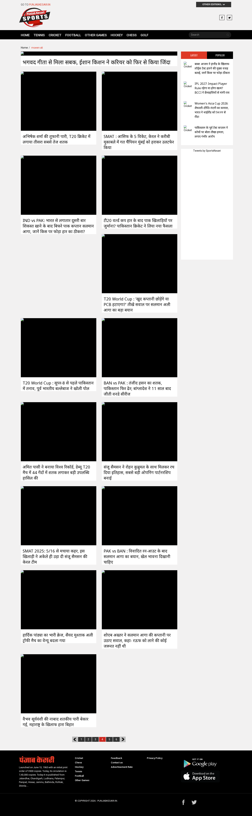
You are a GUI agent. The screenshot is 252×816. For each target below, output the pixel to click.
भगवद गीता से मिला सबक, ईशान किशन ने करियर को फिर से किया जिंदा (96, 62)
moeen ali (37, 47)
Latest (194, 55)
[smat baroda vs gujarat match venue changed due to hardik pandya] (28, 599)
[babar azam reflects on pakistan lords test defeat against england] (188, 65)
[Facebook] (221, 17)
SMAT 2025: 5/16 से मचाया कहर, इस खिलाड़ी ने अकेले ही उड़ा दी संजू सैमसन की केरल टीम (55, 556)
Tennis (39, 35)
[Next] (123, 739)
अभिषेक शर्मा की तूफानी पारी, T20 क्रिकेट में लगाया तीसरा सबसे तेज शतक (56, 139)
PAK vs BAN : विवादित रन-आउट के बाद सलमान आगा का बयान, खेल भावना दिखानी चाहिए (137, 556)
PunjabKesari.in (39, 4)
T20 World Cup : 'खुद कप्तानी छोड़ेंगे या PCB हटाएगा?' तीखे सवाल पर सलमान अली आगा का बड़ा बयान (137, 304)
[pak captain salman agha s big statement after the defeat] (28, 184)
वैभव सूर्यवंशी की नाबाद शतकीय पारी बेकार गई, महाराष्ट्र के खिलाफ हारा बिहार (55, 721)
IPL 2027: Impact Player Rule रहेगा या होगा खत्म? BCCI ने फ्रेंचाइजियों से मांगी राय (212, 88)
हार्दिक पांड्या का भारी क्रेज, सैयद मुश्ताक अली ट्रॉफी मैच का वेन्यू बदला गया (58, 637)
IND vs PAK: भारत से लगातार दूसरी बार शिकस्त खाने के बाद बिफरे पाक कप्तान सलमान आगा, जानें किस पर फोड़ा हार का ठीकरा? (58, 226)
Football (73, 35)
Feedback (116, 758)
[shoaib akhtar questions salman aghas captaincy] (109, 599)
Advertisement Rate (122, 767)
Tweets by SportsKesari (207, 150)
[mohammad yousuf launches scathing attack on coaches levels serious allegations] (188, 128)
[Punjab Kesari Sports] (34, 19)
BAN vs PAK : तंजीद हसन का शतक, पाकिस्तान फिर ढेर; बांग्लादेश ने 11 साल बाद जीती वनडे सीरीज (137, 388)
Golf (144, 35)
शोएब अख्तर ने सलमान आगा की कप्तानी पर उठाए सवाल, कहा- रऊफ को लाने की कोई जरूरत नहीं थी (137, 640)
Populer (220, 55)
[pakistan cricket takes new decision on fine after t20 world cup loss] (109, 184)
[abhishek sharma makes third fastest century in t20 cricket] (28, 100)
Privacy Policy (154, 758)
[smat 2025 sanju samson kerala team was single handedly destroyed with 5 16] (28, 515)
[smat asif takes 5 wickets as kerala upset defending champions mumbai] (109, 100)
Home (25, 35)
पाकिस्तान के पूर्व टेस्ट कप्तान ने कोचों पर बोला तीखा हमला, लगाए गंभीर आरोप (211, 132)
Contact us (117, 762)
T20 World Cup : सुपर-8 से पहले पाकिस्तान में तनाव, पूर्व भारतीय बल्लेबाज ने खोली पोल (58, 385)
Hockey (117, 35)
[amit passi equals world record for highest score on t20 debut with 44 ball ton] (28, 431)
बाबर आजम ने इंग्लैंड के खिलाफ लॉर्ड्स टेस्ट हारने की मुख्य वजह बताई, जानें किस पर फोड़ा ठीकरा (212, 68)
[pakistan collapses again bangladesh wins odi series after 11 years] (109, 347)
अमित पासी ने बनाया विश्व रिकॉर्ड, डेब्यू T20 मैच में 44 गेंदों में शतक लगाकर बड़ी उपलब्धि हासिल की (56, 472)
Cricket (55, 35)
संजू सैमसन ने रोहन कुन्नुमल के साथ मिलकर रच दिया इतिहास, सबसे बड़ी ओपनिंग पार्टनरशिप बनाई (139, 472)
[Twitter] (229, 17)
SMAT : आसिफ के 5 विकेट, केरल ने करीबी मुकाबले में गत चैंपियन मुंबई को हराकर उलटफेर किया (139, 142)
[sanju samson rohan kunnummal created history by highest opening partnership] (109, 431)
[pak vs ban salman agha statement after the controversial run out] (109, 515)
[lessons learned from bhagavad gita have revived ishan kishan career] (28, 53)
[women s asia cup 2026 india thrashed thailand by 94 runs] (188, 104)
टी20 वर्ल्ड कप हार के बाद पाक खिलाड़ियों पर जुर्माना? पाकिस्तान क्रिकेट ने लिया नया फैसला (138, 223)
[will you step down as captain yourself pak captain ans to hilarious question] (109, 263)
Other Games (96, 35)
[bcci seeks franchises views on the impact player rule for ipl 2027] (188, 84)
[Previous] (75, 739)
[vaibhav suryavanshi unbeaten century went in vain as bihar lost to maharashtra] (28, 683)
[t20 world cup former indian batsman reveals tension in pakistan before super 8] (28, 347)
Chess (132, 35)
